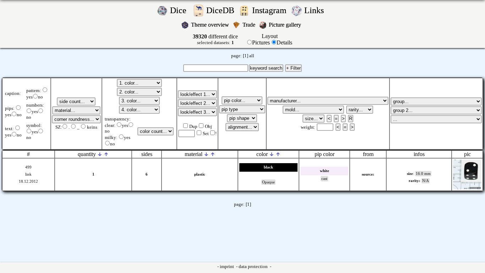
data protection (254, 266)
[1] (245, 55)
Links (316, 10)
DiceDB (221, 10)
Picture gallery (286, 25)
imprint (227, 266)
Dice (180, 10)
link (28, 174)
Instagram (270, 10)
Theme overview (210, 25)
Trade (250, 25)
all (251, 55)
